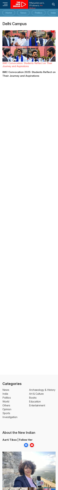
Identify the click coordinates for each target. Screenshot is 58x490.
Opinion (6, 409)
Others (6, 405)
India (53, 12)
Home (8, 12)
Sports (6, 413)
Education (35, 401)
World (5, 401)
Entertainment (37, 405)
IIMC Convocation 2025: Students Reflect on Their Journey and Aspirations (29, 74)
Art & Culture (36, 393)
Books (33, 397)
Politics (38, 12)
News (23, 12)
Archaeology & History (42, 389)
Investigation (9, 417)
